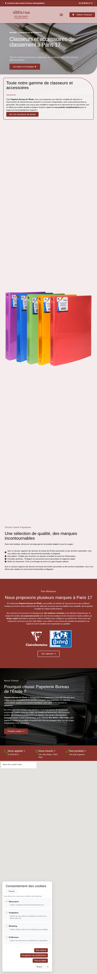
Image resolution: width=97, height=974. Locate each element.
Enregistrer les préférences (34, 955)
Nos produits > (77, 750)
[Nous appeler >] (6, 751)
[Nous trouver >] (36, 751)
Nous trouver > (46, 750)
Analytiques (14, 913)
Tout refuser (41, 950)
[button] (61, 14)
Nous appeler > (16, 750)
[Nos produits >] (67, 751)
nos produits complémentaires (67, 107)
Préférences (14, 937)
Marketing (13, 926)
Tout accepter (40, 960)
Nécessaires (14, 902)
